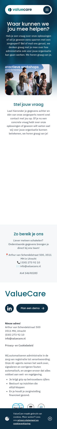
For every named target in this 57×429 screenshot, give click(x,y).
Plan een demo (30, 308)
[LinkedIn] (9, 308)
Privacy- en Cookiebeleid (19, 345)
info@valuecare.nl (15, 338)
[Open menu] (47, 10)
